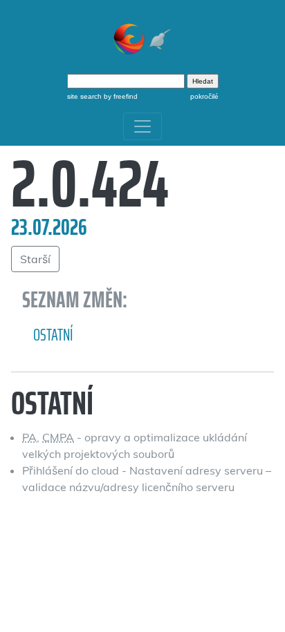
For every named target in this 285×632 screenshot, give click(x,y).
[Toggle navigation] (142, 126)
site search (84, 96)
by (120, 96)
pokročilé (204, 96)
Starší (35, 259)
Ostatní (53, 335)
